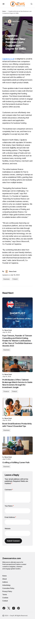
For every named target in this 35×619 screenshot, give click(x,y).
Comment (9, 490)
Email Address (10, 517)
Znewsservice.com (11, 558)
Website (7, 529)
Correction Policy (8, 588)
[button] (3, 4)
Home (4, 11)
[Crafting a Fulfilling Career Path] (17, 446)
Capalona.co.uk (8, 59)
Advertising (6, 585)
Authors (5, 582)
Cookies (5, 598)
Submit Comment (13, 541)
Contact (5, 601)
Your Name (9, 506)
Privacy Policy (7, 591)
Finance (6, 391)
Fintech (15, 279)
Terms (4, 594)
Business (6, 279)
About (4, 579)
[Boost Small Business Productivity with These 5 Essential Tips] (17, 407)
